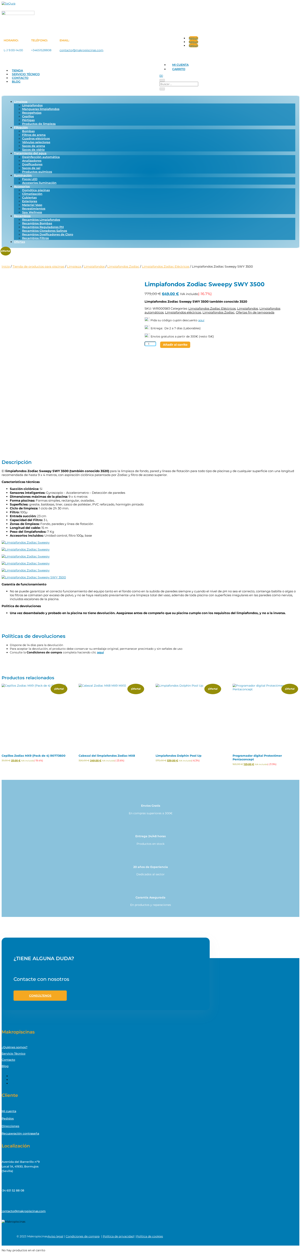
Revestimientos (33, 208)
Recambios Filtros (35, 238)
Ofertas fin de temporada (255, 312)
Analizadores (31, 160)
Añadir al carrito (175, 344)
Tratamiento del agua (30, 153)
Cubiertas (29, 197)
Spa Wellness (32, 212)
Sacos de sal (31, 168)
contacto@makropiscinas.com (81, 50)
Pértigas (28, 120)
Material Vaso (32, 205)
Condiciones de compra (83, 1236)
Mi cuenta (180, 65)
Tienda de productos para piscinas (38, 266)
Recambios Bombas (37, 223)
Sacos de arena (33, 146)
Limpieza (20, 101)
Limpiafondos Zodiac (123, 266)
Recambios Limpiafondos (41, 219)
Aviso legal (55, 1236)
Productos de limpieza (39, 124)
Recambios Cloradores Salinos (44, 231)
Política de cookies (149, 1236)
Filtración (21, 127)
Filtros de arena (34, 135)
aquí (201, 320)
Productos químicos (37, 172)
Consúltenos (40, 995)
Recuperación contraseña (20, 1133)
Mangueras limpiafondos (40, 109)
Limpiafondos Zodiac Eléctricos (165, 266)
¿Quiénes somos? (14, 1047)
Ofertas (19, 242)
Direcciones (10, 1126)
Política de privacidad (118, 1236)
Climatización (32, 194)
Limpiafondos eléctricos (183, 312)
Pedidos (8, 1118)
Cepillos (28, 116)
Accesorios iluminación (39, 183)
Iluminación (23, 175)
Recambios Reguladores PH (43, 227)
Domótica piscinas (36, 190)
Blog (16, 81)
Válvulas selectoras (36, 142)
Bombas (28, 131)
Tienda (17, 70)
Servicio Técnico (26, 74)
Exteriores (29, 201)
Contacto (20, 78)
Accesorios (22, 186)
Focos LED (29, 179)
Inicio (6, 266)
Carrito (178, 69)
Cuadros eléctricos (36, 138)
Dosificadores (32, 164)
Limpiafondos (32, 105)
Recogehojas (31, 113)
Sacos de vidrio (33, 149)
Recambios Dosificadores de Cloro (47, 234)
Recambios (22, 216)
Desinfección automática (41, 157)
